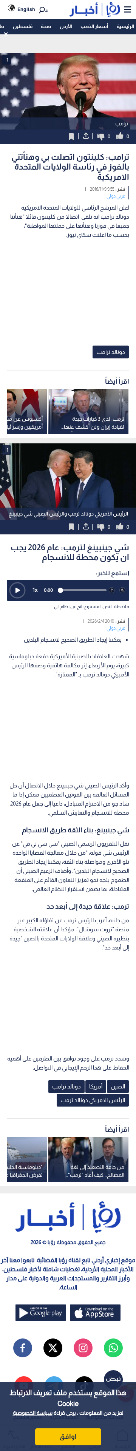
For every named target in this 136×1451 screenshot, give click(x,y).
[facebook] (22, 1347)
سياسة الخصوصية (33, 1413)
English (26, 9)
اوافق (68, 1436)
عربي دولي (116, 196)
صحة (46, 26)
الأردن (66, 26)
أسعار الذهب (94, 26)
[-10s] (112, 590)
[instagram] (83, 1347)
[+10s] (122, 590)
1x (35, 590)
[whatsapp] (113, 1347)
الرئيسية (125, 26)
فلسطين (22, 26)
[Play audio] (17, 590)
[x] (52, 1347)
